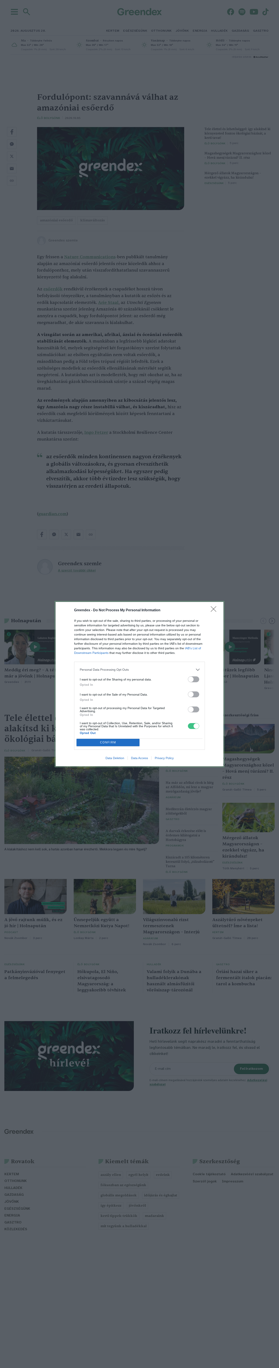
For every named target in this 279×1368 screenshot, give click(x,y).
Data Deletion (114, 758)
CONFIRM (108, 742)
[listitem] (139, 669)
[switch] (193, 679)
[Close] (215, 610)
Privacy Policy (164, 758)
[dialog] (139, 684)
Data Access (139, 758)
